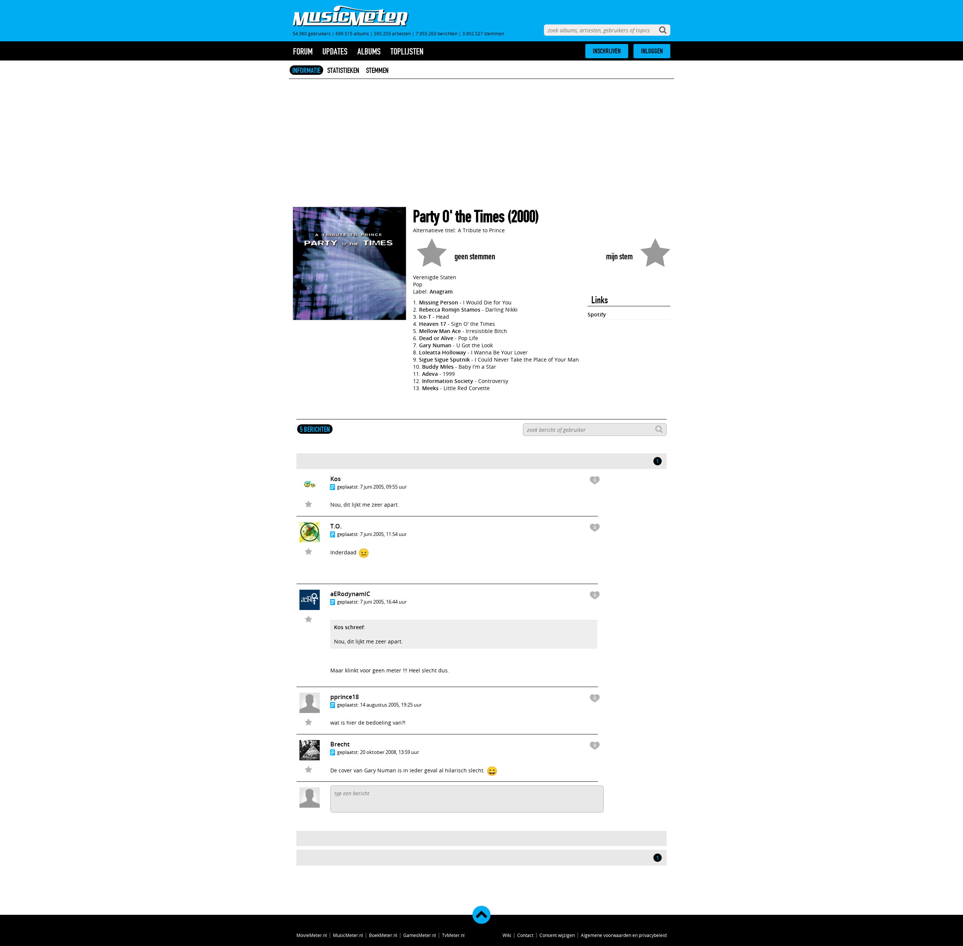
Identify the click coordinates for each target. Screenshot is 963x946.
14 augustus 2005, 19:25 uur (391, 704)
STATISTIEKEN (343, 70)
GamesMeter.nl (419, 935)
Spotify (597, 314)
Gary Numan (435, 345)
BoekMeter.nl (383, 935)
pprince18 (344, 697)
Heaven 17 (432, 323)
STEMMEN (377, 70)
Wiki (507, 935)
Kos (335, 479)
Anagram (441, 291)
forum (303, 51)
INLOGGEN (652, 51)
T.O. (336, 526)
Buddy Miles (438, 366)
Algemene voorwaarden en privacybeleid (624, 935)
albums (369, 51)
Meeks (430, 388)
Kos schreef (349, 627)
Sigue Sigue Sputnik (444, 359)
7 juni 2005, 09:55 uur (383, 486)
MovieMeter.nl (311, 935)
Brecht (339, 744)
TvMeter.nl (453, 935)
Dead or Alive (436, 338)
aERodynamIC (350, 594)
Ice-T (425, 316)
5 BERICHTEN (315, 429)
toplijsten (407, 51)
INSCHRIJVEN (607, 51)
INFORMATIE (306, 70)
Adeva (430, 373)
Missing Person (438, 302)
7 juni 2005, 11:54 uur (383, 534)
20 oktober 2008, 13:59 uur (389, 752)
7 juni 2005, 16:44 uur (383, 601)
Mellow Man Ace (440, 331)
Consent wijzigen (557, 935)
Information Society (447, 380)
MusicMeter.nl (348, 935)
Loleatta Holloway (442, 352)
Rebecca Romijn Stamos (449, 309)
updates (335, 51)
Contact (525, 935)
